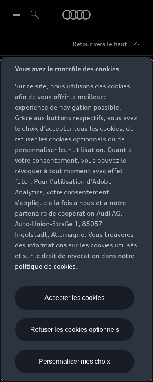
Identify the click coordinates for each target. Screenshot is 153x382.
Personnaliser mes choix (74, 361)
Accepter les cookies (74, 297)
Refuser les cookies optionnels (74, 329)
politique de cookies (45, 266)
